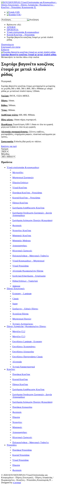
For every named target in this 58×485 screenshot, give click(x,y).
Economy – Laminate (22, 293)
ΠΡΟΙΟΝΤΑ (12, 29)
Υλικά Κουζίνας (19, 187)
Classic (15, 298)
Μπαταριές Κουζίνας (21, 235)
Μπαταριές (17, 427)
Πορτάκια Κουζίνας (21, 374)
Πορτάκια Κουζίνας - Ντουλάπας (27, 192)
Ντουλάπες (12, 445)
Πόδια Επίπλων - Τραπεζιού (25, 281)
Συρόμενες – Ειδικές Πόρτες (25, 309)
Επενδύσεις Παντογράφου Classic (27, 356)
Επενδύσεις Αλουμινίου (23, 351)
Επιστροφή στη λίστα (10, 47)
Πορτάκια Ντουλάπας (22, 450)
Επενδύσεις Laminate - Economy (27, 341)
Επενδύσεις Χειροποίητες (23, 346)
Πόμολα (16, 417)
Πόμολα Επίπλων (20, 182)
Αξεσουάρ (17, 362)
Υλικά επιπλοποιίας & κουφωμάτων (23, 32)
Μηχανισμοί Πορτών (21, 319)
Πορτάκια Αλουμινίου (22, 407)
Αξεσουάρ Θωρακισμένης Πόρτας (27, 271)
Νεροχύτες (17, 422)
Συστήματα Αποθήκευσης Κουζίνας (28, 208)
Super (15, 303)
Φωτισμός (17, 225)
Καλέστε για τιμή (9, 146)
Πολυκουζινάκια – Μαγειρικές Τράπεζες (30, 256)
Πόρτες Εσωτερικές (16, 288)
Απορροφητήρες (19, 245)
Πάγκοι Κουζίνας (20, 203)
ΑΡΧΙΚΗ (11, 27)
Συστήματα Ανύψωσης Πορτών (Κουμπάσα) (32, 220)
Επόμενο (5, 49)
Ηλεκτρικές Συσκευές (22, 251)
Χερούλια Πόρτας (20, 314)
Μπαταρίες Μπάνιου (21, 240)
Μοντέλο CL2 (18, 331)
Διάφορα (16, 286)
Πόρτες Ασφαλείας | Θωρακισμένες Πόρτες (26, 326)
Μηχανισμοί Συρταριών (23, 177)
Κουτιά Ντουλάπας (21, 455)
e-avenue (17, 482)
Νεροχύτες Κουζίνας (21, 230)
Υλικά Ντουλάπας (20, 266)
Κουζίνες (11, 369)
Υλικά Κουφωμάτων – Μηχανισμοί (28, 261)
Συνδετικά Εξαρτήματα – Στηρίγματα (28, 276)
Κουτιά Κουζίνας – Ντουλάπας (21, 35)
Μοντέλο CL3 (18, 336)
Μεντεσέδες (17, 172)
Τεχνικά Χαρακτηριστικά (23, 367)
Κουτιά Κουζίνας (20, 379)
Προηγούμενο (7, 44)
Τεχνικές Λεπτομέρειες (22, 324)
